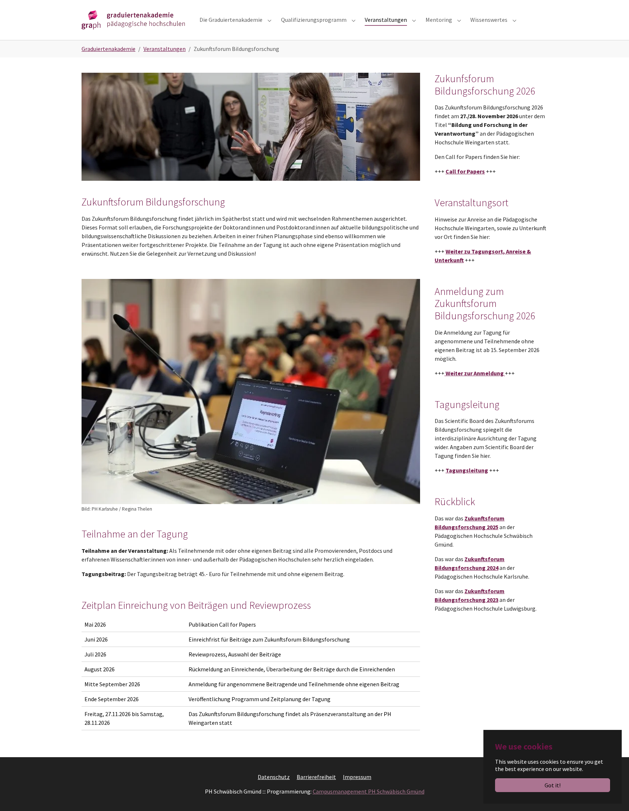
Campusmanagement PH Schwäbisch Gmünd (368, 791)
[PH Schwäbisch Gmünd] (133, 20)
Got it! (553, 785)
